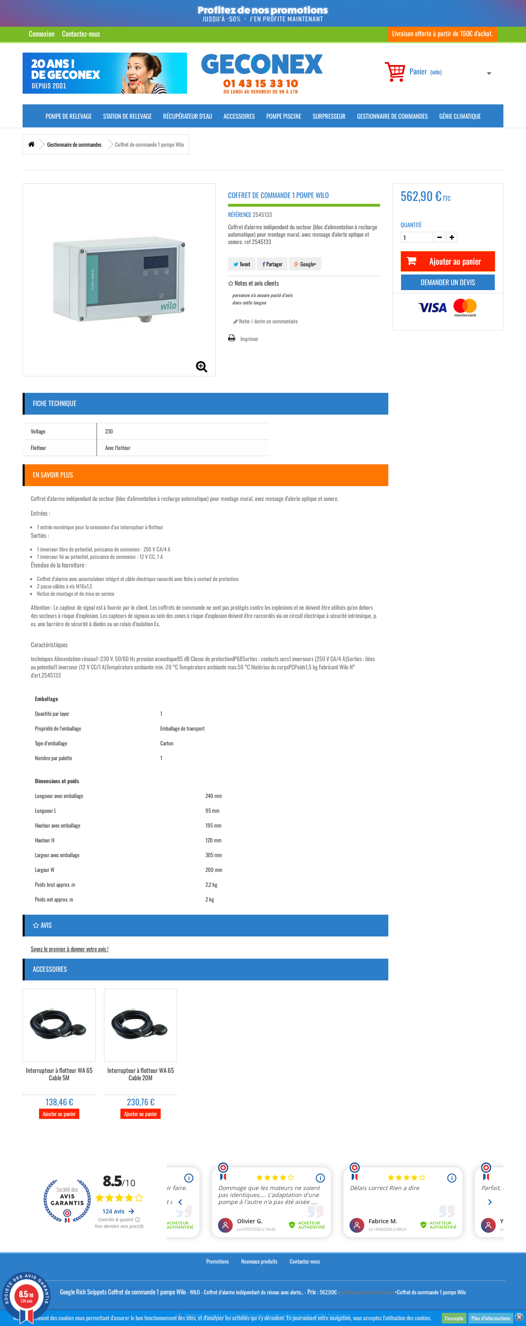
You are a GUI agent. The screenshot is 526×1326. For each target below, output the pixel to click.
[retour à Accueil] (31, 144)
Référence (239, 214)
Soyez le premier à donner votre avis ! (69, 948)
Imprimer (249, 338)
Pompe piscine (283, 115)
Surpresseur (329, 115)
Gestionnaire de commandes (392, 115)
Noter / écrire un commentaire (268, 321)
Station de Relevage (127, 115)
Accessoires (239, 115)
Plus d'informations (490, 1317)
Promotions (217, 1261)
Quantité (411, 225)
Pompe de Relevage (69, 115)
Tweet (244, 264)
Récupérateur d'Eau (187, 115)
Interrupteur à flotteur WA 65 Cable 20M (140, 1074)
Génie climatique (460, 115)
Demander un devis (448, 282)
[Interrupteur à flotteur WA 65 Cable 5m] (59, 1025)
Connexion (41, 33)
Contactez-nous (81, 33)
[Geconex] (262, 73)
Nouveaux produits (259, 1261)
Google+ (307, 264)
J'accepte (454, 1317)
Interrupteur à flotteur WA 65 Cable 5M (59, 1074)
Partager (273, 264)
